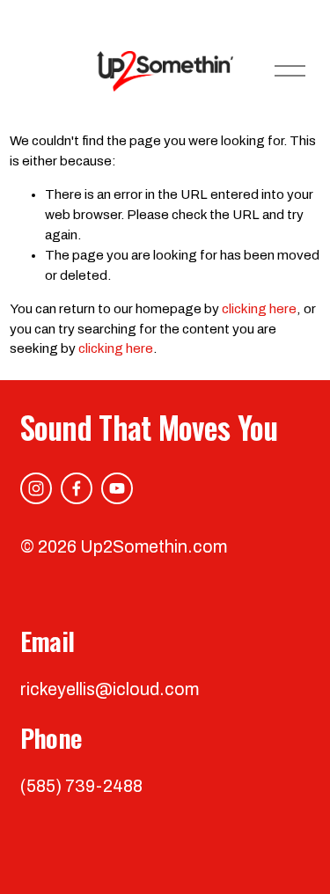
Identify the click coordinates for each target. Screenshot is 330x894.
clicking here (259, 309)
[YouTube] (117, 488)
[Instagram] (36, 488)
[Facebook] (76, 488)
